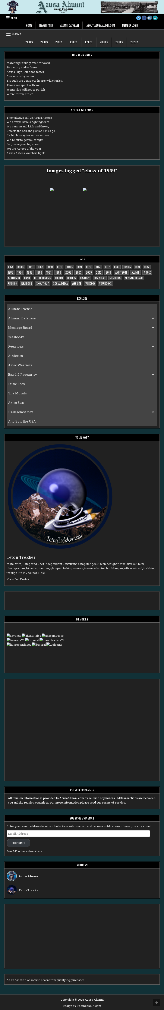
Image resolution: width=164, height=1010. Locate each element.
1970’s (59, 42)
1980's (127, 267)
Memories (115, 278)
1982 (146, 267)
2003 (79, 272)
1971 (79, 267)
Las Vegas (99, 278)
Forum (59, 278)
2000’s (104, 42)
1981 (137, 267)
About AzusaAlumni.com (100, 25)
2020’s (134, 42)
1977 (107, 267)
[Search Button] (155, 18)
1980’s (74, 42)
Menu (14, 18)
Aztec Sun (14, 278)
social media (60, 283)
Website (76, 283)
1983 (10, 272)
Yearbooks (105, 283)
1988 (58, 272)
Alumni (135, 272)
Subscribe (19, 843)
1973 (98, 267)
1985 (29, 272)
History (85, 278)
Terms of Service (113, 802)
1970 (59, 267)
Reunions (26, 283)
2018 (108, 272)
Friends (71, 278)
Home (29, 25)
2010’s (119, 42)
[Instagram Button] (149, 18)
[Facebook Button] (144, 18)
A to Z (147, 272)
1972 (88, 267)
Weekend (90, 283)
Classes (16, 34)
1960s (20, 267)
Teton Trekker (21, 557)
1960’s (44, 42)
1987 (48, 272)
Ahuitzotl (121, 272)
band (27, 278)
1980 (116, 267)
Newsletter (46, 25)
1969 (50, 267)
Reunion (12, 283)
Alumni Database (69, 25)
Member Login (130, 25)
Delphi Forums (42, 278)
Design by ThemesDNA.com (82, 1006)
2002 (68, 272)
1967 (31, 267)
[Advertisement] (35, 600)
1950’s (29, 42)
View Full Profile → (20, 579)
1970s (69, 267)
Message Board (134, 278)
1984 (20, 272)
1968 (40, 267)
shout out (42, 283)
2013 (98, 272)
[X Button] (138, 18)
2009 (89, 272)
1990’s (88, 42)
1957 (10, 267)
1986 (39, 272)
